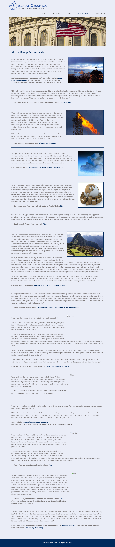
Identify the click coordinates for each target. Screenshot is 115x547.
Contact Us (100, 14)
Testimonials (84, 14)
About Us (56, 14)
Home (44, 14)
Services (69, 14)
